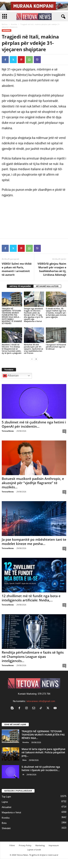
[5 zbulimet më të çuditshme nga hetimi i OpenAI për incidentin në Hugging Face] (34, 401)
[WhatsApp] (29, 59)
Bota (24, 760)
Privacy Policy (25, 845)
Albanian (13, 375)
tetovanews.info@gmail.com (41, 701)
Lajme (5, 802)
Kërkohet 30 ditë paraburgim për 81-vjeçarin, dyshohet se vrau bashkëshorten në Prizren (33, 348)
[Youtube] (55, 708)
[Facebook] (5, 59)
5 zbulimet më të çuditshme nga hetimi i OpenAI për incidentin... (34, 424)
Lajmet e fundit (34, 849)
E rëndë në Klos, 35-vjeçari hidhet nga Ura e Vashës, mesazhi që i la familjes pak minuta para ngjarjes (56, 312)
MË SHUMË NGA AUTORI (47, 286)
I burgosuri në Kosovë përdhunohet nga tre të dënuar (56, 346)
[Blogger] (13, 708)
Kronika (14, 24)
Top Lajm (6, 796)
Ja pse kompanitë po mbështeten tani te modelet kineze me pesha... (34, 541)
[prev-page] (32, 359)
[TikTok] (41, 708)
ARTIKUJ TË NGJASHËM (20, 286)
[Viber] (37, 59)
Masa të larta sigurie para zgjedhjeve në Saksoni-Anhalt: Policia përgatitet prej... (43, 752)
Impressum (54, 845)
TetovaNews (8, 431)
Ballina (4, 24)
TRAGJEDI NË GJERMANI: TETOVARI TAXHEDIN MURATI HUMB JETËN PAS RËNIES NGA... (43, 735)
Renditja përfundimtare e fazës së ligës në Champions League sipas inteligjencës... (33, 656)
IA (23, 774)
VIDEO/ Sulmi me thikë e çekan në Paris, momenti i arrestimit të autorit (17, 269)
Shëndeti (6, 828)
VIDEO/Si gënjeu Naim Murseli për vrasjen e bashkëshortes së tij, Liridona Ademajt (51, 269)
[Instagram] (27, 708)
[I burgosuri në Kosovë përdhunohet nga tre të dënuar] (56, 335)
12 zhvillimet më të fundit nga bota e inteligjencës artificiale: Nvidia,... (31, 598)
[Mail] (34, 708)
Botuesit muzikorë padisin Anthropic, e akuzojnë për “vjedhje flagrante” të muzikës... (33, 482)
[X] (13, 59)
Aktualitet (6, 807)
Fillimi (12, 845)
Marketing (40, 845)
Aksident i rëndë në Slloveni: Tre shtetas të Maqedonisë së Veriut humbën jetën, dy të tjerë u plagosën (11, 348)
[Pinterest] (21, 59)
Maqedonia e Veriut (11, 812)
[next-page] (36, 359)
